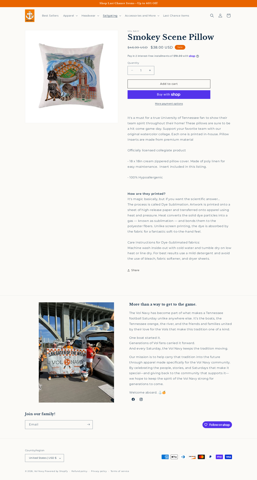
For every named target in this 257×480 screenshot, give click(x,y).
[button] (70, 16)
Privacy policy (99, 471)
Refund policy (79, 471)
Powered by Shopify (56, 471)
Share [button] (135, 270)
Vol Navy (39, 471)
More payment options (169, 103)
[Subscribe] (88, 424)
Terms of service (120, 471)
